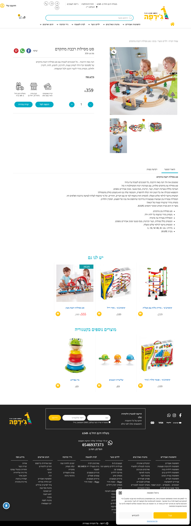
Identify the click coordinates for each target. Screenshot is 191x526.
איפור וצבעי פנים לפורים (169, 488)
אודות (24, 463)
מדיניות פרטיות (152, 521)
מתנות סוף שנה (46, 488)
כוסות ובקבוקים (144, 488)
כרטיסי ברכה (70, 476)
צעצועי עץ (118, 469)
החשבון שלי (11, 5)
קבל (170, 515)
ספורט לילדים (116, 500)
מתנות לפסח (47, 500)
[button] (120, 492)
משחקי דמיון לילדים (114, 485)
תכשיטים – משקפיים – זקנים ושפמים (168, 485)
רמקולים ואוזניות (143, 463)
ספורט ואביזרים (144, 479)
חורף (50, 473)
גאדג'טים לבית (93, 463)
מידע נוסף (20, 457)
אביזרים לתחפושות (171, 482)
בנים (154, 41)
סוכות (49, 497)
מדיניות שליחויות (20, 473)
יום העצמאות (46, 503)
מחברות (72, 469)
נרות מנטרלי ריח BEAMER (89, 466)
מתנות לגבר (145, 476)
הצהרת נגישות (21, 479)
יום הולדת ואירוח (45, 482)
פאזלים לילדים (116, 503)
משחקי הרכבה (116, 507)
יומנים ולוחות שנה (67, 463)
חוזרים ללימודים (45, 466)
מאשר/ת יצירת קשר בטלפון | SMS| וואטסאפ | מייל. (90, 422)
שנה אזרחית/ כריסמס (43, 463)
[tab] (169, 169)
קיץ (50, 476)
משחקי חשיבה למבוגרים (140, 485)
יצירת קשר (22, 466)
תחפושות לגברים (172, 479)
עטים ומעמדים (69, 473)
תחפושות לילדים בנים (170, 473)
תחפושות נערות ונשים (170, 476)
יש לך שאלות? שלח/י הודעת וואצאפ (93, 441)
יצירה (120, 488)
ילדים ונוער (162, 41)
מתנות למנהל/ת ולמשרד (140, 466)
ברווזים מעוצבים (115, 479)
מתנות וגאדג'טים (140, 457)
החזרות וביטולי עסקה (18, 469)
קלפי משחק (70, 466)
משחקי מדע (117, 476)
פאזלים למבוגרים (143, 482)
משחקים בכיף (116, 494)
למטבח (96, 469)
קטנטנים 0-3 (117, 463)
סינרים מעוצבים (93, 473)
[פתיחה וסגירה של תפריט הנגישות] (6, 505)
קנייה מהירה (23, 104)
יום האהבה (47, 491)
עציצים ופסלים (93, 476)
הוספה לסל (44, 104)
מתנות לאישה (144, 473)
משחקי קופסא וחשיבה (113, 491)
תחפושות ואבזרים (172, 463)
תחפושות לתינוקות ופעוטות (168, 466)
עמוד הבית (173, 41)
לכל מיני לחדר (116, 497)
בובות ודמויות (117, 510)
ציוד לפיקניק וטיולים (44, 485)
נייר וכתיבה (67, 457)
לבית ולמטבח (91, 457)
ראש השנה (47, 494)
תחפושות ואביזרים (168, 457)
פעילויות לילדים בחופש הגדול (111, 466)
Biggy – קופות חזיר (114, 482)
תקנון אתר (23, 476)
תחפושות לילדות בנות (170, 469)
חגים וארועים (43, 457)
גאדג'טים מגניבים (143, 469)
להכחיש (135, 515)
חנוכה (49, 469)
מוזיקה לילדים (116, 473)
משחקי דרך (117, 513)
